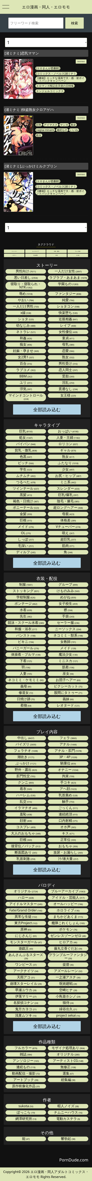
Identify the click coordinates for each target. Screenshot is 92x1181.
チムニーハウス (68, 1112)
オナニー (68, 770)
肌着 (68, 667)
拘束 (68, 776)
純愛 (68, 300)
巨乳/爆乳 (68, 495)
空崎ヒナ (67, 990)
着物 (25, 705)
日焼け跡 (25, 699)
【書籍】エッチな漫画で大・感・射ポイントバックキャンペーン (60, 79)
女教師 (67, 642)
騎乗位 (67, 763)
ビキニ (25, 642)
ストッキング (25, 591)
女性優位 (68, 332)
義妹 (68, 699)
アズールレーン (68, 971)
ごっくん (67, 808)
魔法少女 (68, 654)
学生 (25, 469)
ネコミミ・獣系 (67, 635)
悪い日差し (25, 277)
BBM (25, 376)
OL (25, 533)
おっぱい (68, 431)
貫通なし (68, 389)
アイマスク (51, 125)
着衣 (25, 789)
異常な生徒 (25, 917)
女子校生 (68, 603)
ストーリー (14, 251)
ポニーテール (25, 507)
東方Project (25, 923)
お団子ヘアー (68, 680)
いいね (74, 130)
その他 (77, 255)
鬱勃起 (68, 1139)
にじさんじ (25, 936)
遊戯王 (25, 948)
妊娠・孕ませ (25, 351)
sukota (25, 1106)
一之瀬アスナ (68, 977)
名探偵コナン (25, 1003)
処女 (38, 135)
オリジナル (25, 891)
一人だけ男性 (25, 306)
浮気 (25, 389)
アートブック (25, 1080)
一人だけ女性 (68, 271)
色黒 (25, 457)
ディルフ (25, 552)
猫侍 (68, 1003)
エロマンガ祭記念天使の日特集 (55, 86)
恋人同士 (68, 370)
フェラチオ (25, 751)
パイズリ (25, 744)
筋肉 (68, 546)
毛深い (25, 546)
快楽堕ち (68, 313)
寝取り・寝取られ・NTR (26, 285)
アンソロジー (25, 1061)
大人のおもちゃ (25, 833)
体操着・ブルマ (25, 654)
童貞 (68, 338)
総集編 (68, 1080)
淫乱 (68, 383)
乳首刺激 (25, 859)
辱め (25, 294)
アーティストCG (68, 1061)
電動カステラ (67, 1119)
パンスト (25, 635)
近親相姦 (68, 319)
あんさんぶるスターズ (26, 956)
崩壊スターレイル (25, 984)
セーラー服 (68, 623)
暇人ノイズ (67, 1106)
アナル (68, 744)
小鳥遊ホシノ (68, 996)
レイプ (67, 325)
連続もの (62, 130)
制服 (25, 584)
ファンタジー (67, 294)
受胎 (68, 376)
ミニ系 (67, 482)
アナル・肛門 (68, 751)
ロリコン (67, 444)
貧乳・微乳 (25, 450)
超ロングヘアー (67, 507)
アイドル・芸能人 (68, 897)
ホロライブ (68, 910)
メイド (25, 527)
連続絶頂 (68, 814)
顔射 (25, 821)
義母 (25, 686)
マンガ (64, 125)
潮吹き (25, 757)
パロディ (14, 255)
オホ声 (67, 827)
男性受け (68, 363)
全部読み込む (47, 409)
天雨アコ (25, 977)
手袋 (68, 616)
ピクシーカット (68, 686)
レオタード (68, 705)
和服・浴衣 (25, 629)
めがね (67, 597)
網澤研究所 (25, 1119)
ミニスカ (67, 661)
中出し (25, 738)
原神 (25, 929)
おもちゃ (67, 846)
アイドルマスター (25, 904)
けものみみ (68, 591)
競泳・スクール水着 (25, 623)
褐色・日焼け (25, 501)
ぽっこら (25, 1112)
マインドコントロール (26, 396)
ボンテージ (25, 603)
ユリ (25, 383)
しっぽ (25, 539)
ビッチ (25, 463)
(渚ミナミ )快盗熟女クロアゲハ (29, 109)
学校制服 (25, 597)
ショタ (25, 319)
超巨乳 (67, 539)
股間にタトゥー (68, 693)
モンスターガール (25, 942)
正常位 (67, 840)
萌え (68, 533)
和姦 (25, 338)
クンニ (25, 782)
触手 (68, 801)
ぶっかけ (25, 763)
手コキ (67, 782)
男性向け (25, 271)
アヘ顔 (68, 789)
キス (68, 833)
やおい (25, 300)
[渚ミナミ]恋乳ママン (22, 53)
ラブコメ (25, 370)
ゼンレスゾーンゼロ (67, 936)
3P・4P (67, 757)
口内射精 (68, 821)
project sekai (67, 1015)
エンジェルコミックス (50, 91)
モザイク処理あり (68, 1048)
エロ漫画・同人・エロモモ (46, 7)
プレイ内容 (77, 251)
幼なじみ (25, 325)
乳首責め (68, 795)
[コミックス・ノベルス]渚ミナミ (56, 73)
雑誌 (25, 1054)
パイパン (25, 444)
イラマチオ (25, 808)
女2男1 (25, 357)
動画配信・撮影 (25, 1073)
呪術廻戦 (67, 984)
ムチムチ (25, 476)
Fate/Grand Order (25, 910)
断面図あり (25, 852)
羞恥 (25, 814)
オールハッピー (67, 904)
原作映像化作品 (25, 1086)
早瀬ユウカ (25, 990)
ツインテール (25, 488)
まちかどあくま (67, 917)
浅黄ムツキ (25, 1015)
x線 (25, 313)
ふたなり (68, 463)
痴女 (25, 344)
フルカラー (25, 1048)
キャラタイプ (35, 251)
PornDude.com (73, 1160)
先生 (25, 616)
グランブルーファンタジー (68, 956)
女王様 (67, 395)
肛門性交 (25, 776)
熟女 (73, 125)
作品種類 (35, 255)
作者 (56, 255)
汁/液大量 (68, 859)
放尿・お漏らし (67, 852)
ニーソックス (67, 629)
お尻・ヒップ (67, 476)
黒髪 (25, 495)
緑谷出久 (67, 1009)
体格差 (67, 520)
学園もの (68, 284)
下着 (25, 661)
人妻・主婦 (67, 437)
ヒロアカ (68, 942)
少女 (68, 469)
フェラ (68, 738)
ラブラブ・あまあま (67, 277)
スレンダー (68, 488)
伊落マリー (25, 996)
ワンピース (25, 964)
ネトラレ (25, 332)
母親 (68, 514)
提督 (68, 964)
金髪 (25, 514)
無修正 (67, 1067)
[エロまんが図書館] (48, 68)
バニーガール (25, 648)
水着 (25, 610)
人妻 (25, 673)
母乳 (68, 344)
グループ (67, 584)
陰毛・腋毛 (68, 501)
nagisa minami (45, 130)
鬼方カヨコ (25, 1009)
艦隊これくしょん (68, 923)
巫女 (68, 673)
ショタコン (68, 306)
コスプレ (25, 827)
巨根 (25, 520)
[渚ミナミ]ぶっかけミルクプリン (31, 166)
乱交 (25, 801)
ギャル (67, 450)
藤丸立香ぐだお (67, 948)
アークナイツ (25, 971)
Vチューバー (68, 527)
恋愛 (68, 351)
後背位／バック (25, 846)
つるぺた (25, 482)
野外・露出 (25, 770)
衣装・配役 (56, 251)
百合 (25, 363)
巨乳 (38, 125)
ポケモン (68, 929)
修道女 (25, 693)
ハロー (25, 897)
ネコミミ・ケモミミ (25, 680)
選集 (68, 1073)
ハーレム (25, 795)
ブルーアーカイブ (68, 891)
